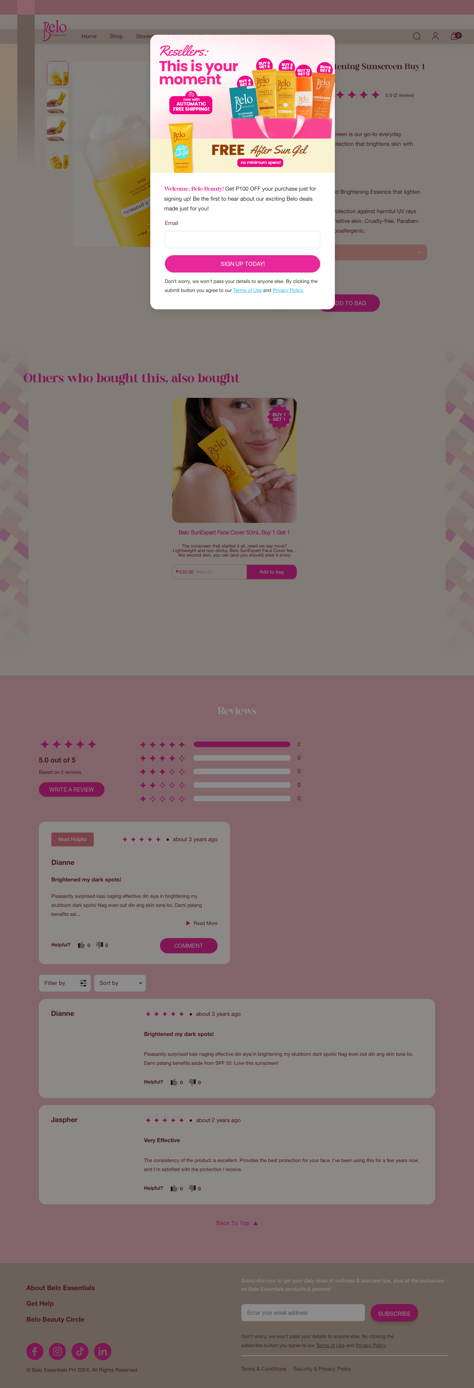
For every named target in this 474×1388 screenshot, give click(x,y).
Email (171, 223)
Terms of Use (247, 290)
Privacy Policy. (288, 290)
